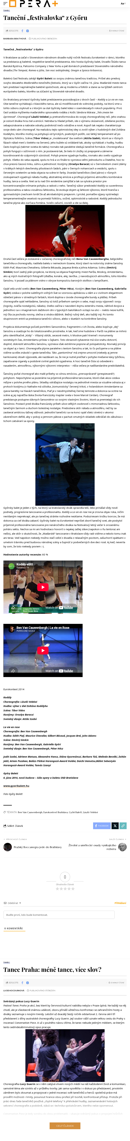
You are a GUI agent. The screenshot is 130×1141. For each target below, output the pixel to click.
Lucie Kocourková (13, 990)
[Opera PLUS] (33, 3)
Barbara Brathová (14, 38)
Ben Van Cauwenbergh (30, 812)
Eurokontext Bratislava (56, 812)
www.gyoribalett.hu (16, 785)
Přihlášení (120, 903)
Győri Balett (75, 812)
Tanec (6, 10)
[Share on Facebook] (22, 30)
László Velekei (90, 812)
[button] (6, 3)
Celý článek (65, 1125)
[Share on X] (115, 825)
